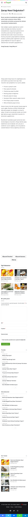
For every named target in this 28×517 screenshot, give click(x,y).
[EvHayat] (7, 2)
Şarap (14, 260)
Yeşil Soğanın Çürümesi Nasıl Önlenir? (7, 292)
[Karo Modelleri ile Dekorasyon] (5, 482)
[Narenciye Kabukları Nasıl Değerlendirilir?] (7, 272)
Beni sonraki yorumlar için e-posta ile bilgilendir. (14, 339)
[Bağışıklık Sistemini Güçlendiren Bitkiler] (21, 286)
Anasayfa (4, 6)
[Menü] (2, 3)
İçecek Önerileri (7, 256)
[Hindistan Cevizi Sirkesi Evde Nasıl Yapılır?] (21, 272)
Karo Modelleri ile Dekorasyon (18, 480)
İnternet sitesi (4, 334)
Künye (12, 507)
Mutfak (9, 6)
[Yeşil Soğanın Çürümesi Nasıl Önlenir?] (7, 286)
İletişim (7, 507)
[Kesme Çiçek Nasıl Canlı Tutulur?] (5, 475)
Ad (2, 323)
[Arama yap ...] (26, 3)
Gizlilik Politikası (18, 507)
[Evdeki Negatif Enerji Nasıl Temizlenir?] (5, 469)
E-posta (3, 328)
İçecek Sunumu (20, 256)
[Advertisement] (14, 63)
